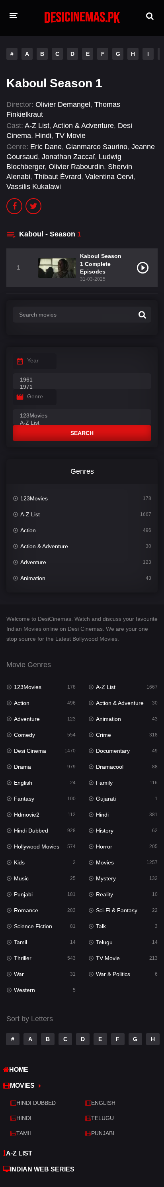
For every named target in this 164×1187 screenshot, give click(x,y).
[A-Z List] (82, 423)
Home (18, 1069)
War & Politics (113, 974)
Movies (105, 862)
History (104, 830)
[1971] (82, 387)
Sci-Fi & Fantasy (116, 910)
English (23, 783)
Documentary (113, 751)
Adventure (33, 562)
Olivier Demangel (62, 104)
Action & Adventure (83, 126)
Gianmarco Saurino (96, 147)
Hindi (43, 136)
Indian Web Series (42, 1169)
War (19, 974)
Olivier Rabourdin (76, 167)
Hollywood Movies (36, 846)
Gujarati (106, 798)
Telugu (104, 942)
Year (33, 360)
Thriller (22, 958)
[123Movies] (82, 415)
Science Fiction (33, 926)
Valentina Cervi (109, 177)
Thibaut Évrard (57, 177)
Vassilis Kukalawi (33, 187)
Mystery (106, 878)
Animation (32, 578)
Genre (35, 396)
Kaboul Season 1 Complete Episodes (100, 263)
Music (21, 878)
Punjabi (23, 894)
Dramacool (109, 767)
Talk (101, 926)
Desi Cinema (30, 751)
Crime (103, 735)
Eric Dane (46, 147)
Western (24, 990)
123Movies (34, 498)
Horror (104, 846)
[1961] (82, 380)
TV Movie (70, 136)
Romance (26, 910)
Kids (19, 862)
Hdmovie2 (26, 814)
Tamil (20, 942)
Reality (104, 894)
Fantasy (24, 798)
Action (28, 530)
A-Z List (37, 126)
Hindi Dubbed (31, 830)
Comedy (24, 735)
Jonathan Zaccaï (68, 157)
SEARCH (82, 433)
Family (104, 783)
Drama (22, 767)
